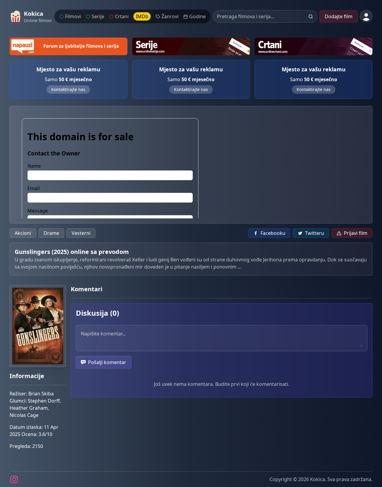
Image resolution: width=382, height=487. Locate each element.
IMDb (142, 16)
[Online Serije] (191, 46)
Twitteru (314, 233)
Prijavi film (355, 233)
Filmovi (73, 16)
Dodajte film (338, 16)
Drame (51, 233)
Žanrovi (169, 16)
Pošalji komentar (107, 362)
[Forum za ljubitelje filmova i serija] (68, 46)
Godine (197, 16)
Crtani (122, 16)
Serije (98, 16)
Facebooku (273, 233)
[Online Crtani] (313, 46)
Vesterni (81, 233)
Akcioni (23, 233)
